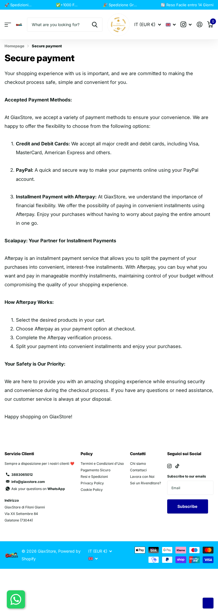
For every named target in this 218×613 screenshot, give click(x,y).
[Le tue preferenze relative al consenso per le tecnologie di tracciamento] (208, 603)
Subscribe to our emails (186, 476)
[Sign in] (199, 24)
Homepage (14, 46)
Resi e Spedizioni (94, 476)
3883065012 (22, 474)
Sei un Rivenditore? (145, 483)
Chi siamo (138, 463)
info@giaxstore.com (28, 482)
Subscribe (187, 506)
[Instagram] (169, 466)
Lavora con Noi (142, 476)
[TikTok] (177, 466)
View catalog (8, 24)
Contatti (138, 453)
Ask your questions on (38, 489)
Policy (87, 453)
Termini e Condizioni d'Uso (102, 463)
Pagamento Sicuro (95, 470)
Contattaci (138, 470)
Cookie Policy (92, 489)
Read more (43, 5)
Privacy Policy (92, 483)
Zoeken (94, 25)
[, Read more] (186, 24)
